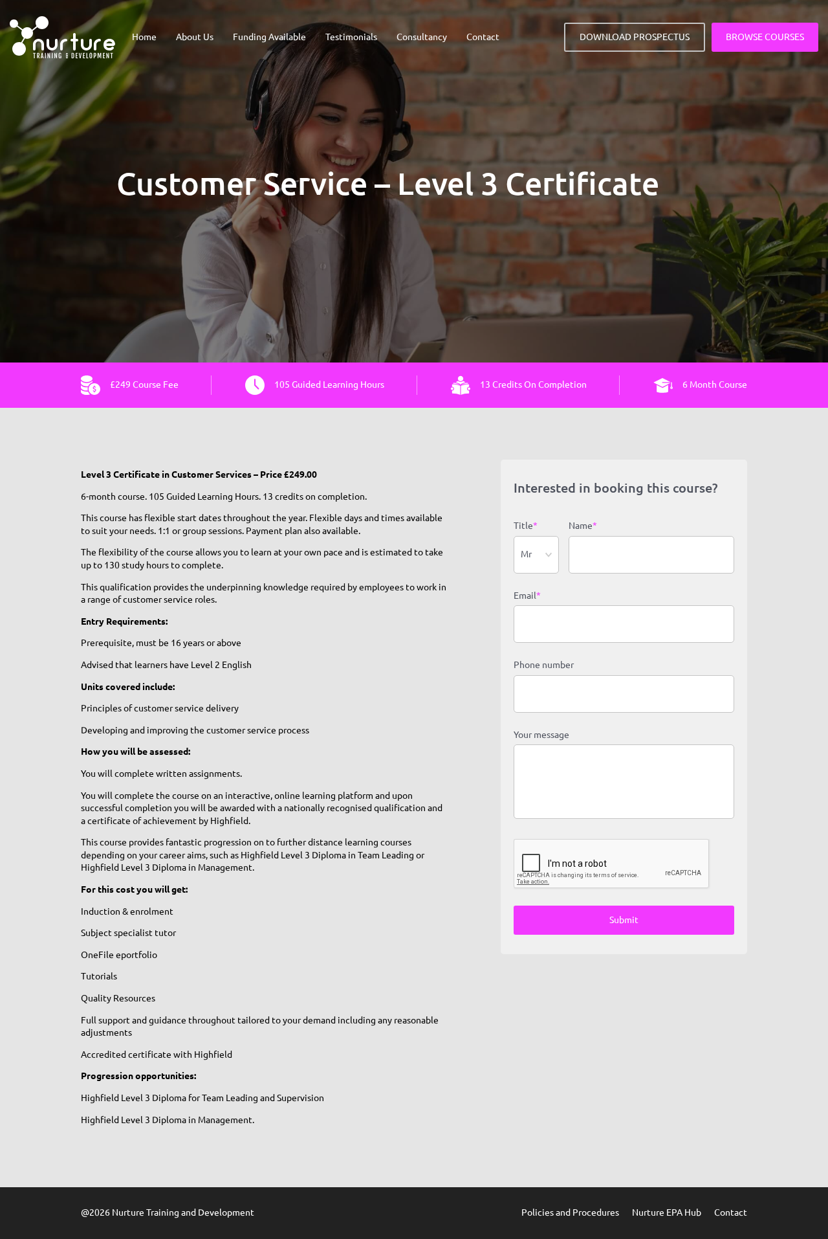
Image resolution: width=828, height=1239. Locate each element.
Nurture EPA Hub (666, 1212)
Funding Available (269, 37)
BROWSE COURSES (765, 37)
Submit (623, 920)
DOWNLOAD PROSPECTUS (635, 37)
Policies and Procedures (570, 1212)
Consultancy (422, 37)
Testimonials (351, 37)
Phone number (544, 665)
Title (526, 525)
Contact (482, 37)
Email (527, 595)
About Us (194, 37)
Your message (541, 735)
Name (583, 525)
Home (144, 37)
